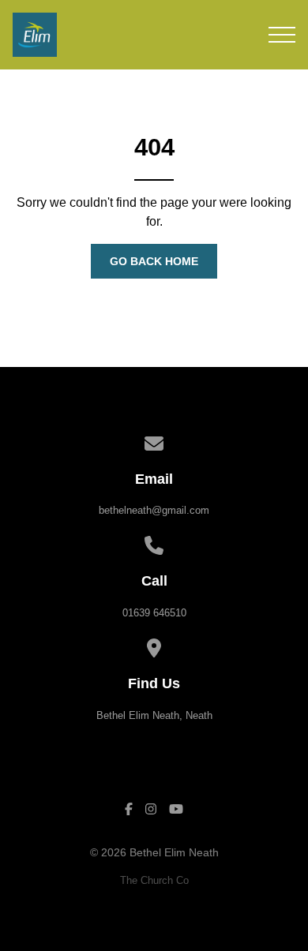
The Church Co (154, 880)
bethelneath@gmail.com (154, 510)
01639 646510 (154, 613)
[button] (282, 34)
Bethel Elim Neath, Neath (154, 715)
